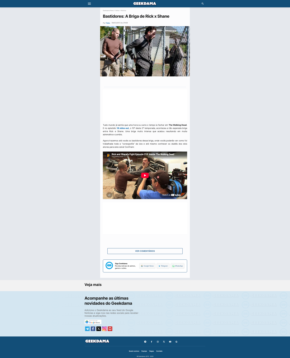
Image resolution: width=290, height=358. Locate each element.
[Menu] (89, 4)
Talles (108, 23)
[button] (202, 4)
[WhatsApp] (148, 81)
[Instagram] (157, 341)
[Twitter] (164, 341)
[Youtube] (170, 341)
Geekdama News (108, 10)
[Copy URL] (159, 81)
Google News (149, 266)
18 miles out (123, 128)
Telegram (164, 266)
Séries (117, 10)
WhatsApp (179, 266)
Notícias (123, 10)
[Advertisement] (145, 105)
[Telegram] (154, 81)
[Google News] (176, 341)
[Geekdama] (145, 4)
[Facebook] (151, 341)
